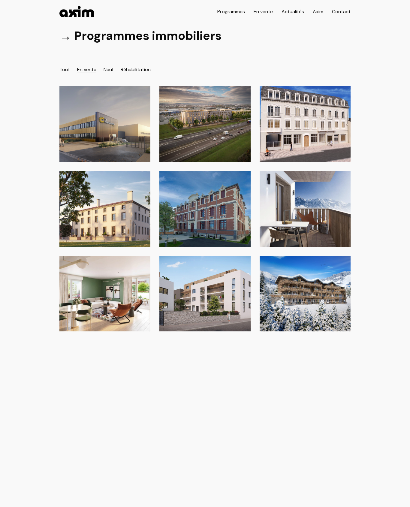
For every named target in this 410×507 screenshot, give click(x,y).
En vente (86, 69)
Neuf (108, 69)
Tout (64, 69)
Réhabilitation (136, 69)
